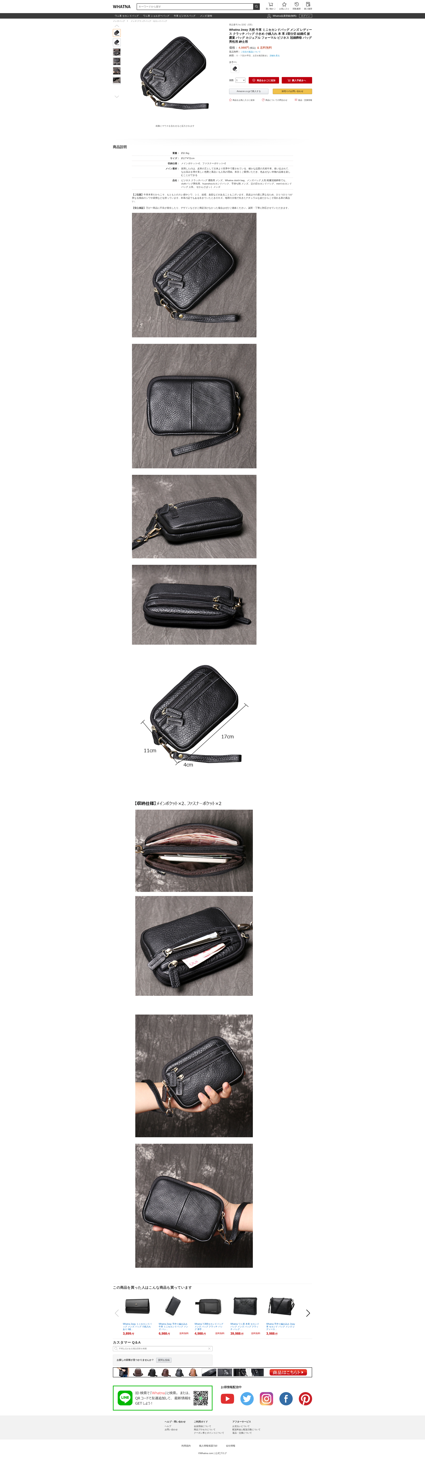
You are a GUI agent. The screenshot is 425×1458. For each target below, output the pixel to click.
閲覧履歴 (297, 6)
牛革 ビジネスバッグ (184, 15)
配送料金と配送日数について (246, 1429)
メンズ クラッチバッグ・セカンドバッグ (149, 21)
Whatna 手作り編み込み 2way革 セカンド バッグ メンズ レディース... (280, 1326)
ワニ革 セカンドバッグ (127, 15)
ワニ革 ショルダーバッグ (156, 15)
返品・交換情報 (303, 99)
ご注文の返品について (251, 52)
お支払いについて (241, 1426)
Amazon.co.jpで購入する (249, 91)
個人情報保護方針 (208, 1446)
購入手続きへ (297, 80)
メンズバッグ (119, 21)
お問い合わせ (171, 1429)
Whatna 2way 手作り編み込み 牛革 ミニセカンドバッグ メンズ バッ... (173, 1326)
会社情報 (230, 1446)
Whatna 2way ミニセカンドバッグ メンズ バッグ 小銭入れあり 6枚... (137, 1326)
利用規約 (186, 1446)
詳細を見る (275, 55)
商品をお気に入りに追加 (242, 99)
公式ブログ (221, 1453)
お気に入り (284, 6)
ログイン (305, 15)
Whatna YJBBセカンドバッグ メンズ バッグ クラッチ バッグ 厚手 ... (209, 1326)
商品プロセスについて (204, 1429)
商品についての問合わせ (274, 99)
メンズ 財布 (206, 15)
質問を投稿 (164, 1360)
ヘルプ (168, 1426)
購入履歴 (308, 6)
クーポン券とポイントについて (209, 1433)
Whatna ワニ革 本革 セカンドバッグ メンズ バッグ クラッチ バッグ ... (244, 1326)
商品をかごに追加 (264, 80)
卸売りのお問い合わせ (292, 91)
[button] (117, 26)
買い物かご (271, 6)
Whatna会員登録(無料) (285, 15)
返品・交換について (242, 1433)
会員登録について (202, 1426)
